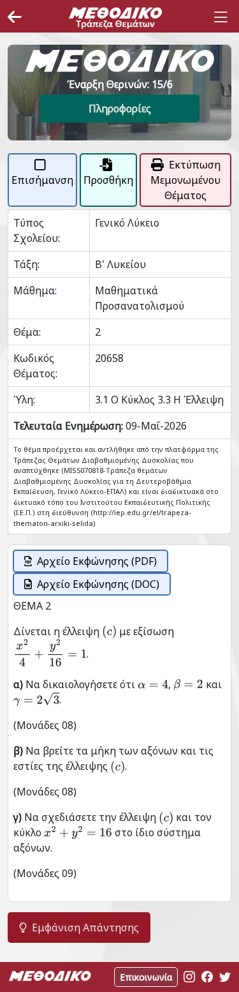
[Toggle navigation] (220, 17)
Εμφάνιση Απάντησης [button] (85, 928)
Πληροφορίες (120, 108)
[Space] (115, 17)
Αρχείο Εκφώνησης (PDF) (97, 561)
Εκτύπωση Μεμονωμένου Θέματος (185, 180)
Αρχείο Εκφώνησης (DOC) (98, 584)
